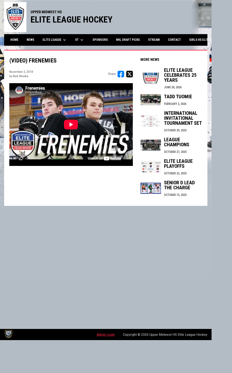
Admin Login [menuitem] (106, 335)
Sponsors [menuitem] (100, 40)
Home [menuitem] (14, 40)
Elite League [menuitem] (55, 39)
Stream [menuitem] (154, 40)
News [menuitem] (30, 40)
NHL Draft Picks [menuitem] (128, 40)
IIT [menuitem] (79, 39)
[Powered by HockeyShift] (8, 334)
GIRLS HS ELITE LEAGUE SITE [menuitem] (210, 40)
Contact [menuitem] (174, 40)
